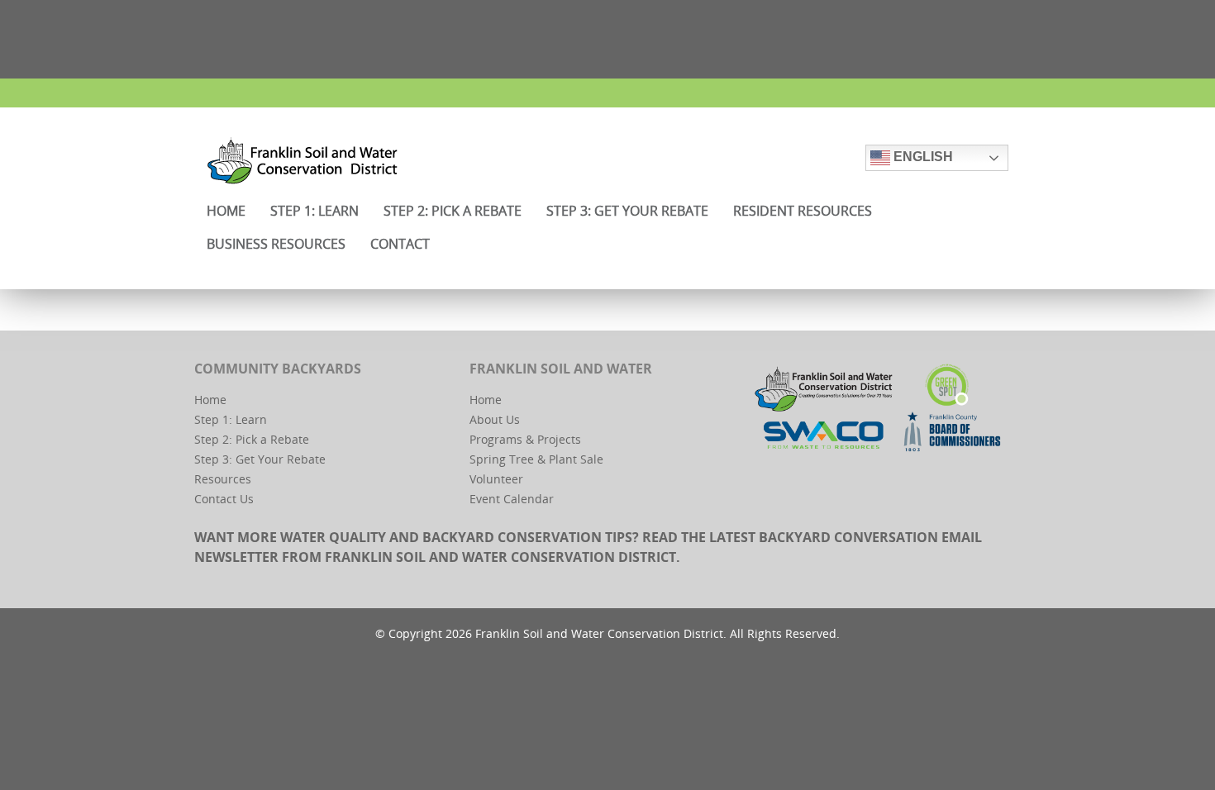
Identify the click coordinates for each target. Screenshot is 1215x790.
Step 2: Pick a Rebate (251, 439)
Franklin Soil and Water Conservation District (500, 557)
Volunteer (496, 479)
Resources (222, 479)
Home (210, 399)
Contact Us (224, 499)
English (921, 157)
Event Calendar (511, 499)
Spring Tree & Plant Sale (536, 459)
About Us (494, 419)
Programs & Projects (525, 439)
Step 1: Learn (230, 419)
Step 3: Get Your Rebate (260, 459)
